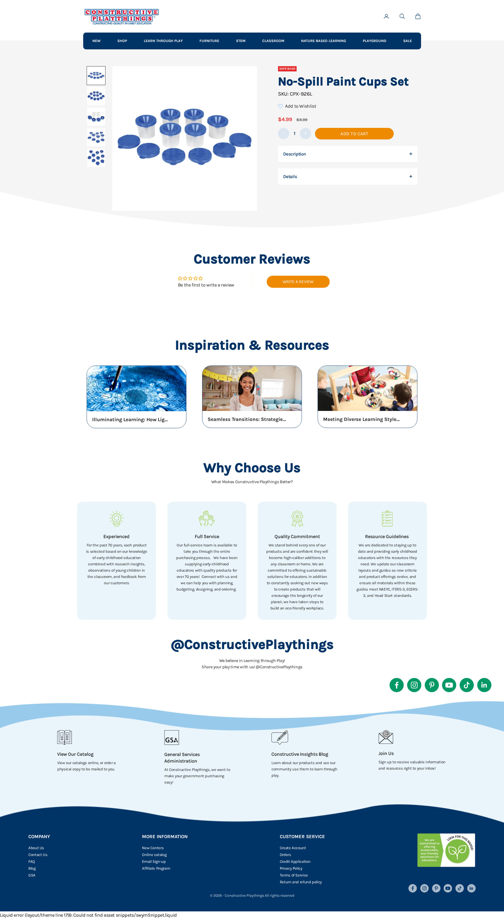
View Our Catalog (75, 754)
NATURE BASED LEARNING (323, 41)
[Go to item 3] (96, 116)
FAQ (31, 861)
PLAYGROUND (374, 41)
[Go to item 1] (96, 75)
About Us (36, 847)
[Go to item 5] (96, 157)
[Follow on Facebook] (396, 685)
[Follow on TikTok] (467, 685)
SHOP (122, 41)
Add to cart (354, 133)
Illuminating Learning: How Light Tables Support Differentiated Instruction (131, 419)
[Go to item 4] (96, 137)
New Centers (153, 847)
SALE (407, 41)
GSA (31, 875)
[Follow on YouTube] (449, 685)
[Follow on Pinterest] (432, 685)
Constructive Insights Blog (299, 754)
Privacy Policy (291, 868)
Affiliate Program (156, 868)
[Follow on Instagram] (414, 685)
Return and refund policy (301, 882)
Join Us (386, 753)
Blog (32, 868)
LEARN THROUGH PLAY (163, 41)
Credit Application (295, 861)
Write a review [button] (298, 281)
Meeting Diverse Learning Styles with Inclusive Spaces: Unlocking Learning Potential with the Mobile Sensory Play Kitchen (362, 419)
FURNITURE (209, 41)
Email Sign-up (154, 861)
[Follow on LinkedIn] (484, 685)
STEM (240, 41)
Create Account (293, 847)
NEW (96, 41)
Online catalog (154, 854)
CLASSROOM (273, 41)
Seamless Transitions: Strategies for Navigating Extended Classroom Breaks (247, 419)
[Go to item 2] (96, 96)
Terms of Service (294, 875)
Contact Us (37, 854)
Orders (285, 854)
